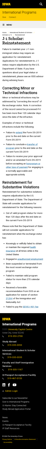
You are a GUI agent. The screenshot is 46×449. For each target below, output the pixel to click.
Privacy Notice (7, 439)
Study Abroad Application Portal (16, 409)
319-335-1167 (15, 369)
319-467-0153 (14, 378)
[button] (41, 4)
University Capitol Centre (20, 329)
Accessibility (8, 442)
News (5, 417)
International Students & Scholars (21, 32)
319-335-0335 (14, 357)
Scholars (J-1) (7, 35)
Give (4, 17)
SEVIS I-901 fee (30, 306)
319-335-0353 (14, 345)
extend (19, 132)
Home (4, 32)
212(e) (9, 298)
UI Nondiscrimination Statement (25, 439)
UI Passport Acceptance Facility (16, 425)
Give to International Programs (15, 402)
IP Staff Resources (10, 428)
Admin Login (11, 391)
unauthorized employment (30, 259)
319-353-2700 (15, 336)
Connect (12, 17)
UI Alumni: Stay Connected (14, 405)
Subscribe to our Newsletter (15, 398)
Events (5, 421)
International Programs (19, 12)
